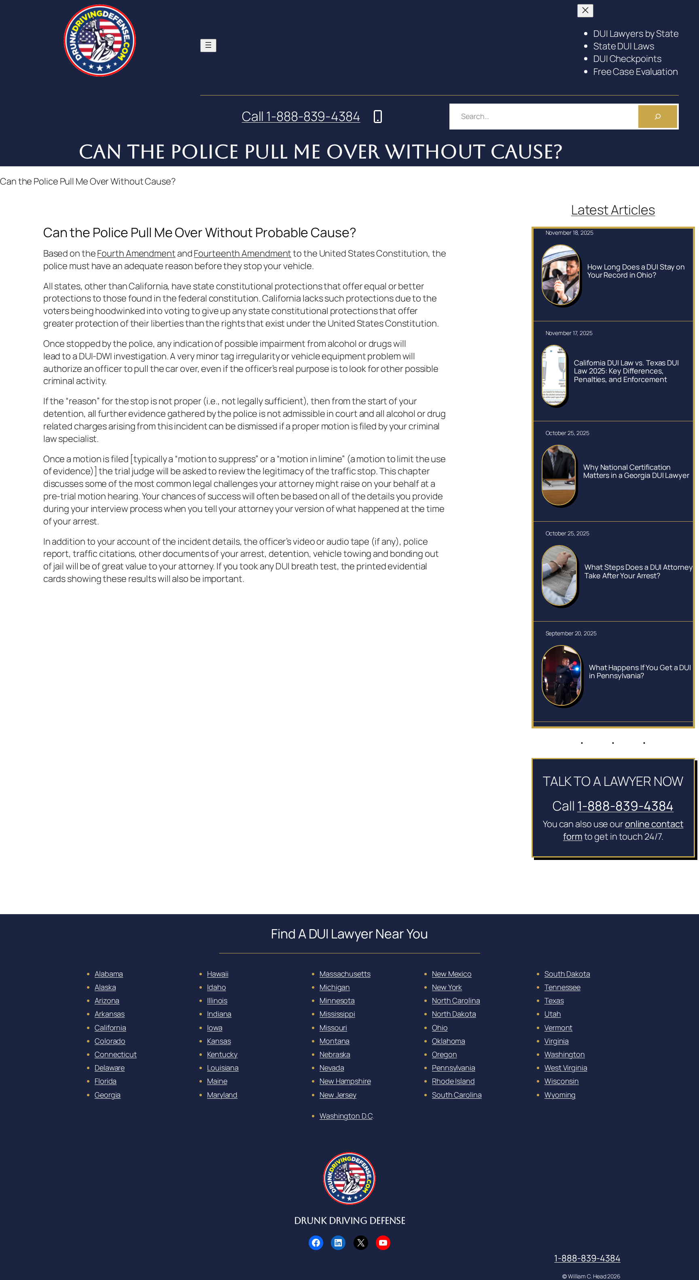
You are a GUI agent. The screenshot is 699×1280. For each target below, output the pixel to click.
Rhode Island (453, 1081)
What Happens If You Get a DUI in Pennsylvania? (640, 671)
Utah (552, 1014)
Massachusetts (345, 974)
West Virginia (565, 1067)
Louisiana (223, 1067)
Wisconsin (561, 1081)
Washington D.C (346, 1116)
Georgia (108, 1095)
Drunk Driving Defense (349, 1221)
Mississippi (337, 1014)
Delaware (110, 1067)
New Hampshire (345, 1081)
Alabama (109, 974)
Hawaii (217, 974)
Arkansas (110, 1014)
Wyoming (560, 1095)
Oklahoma (448, 1041)
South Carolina (457, 1095)
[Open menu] (208, 45)
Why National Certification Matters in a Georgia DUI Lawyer (636, 471)
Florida (105, 1081)
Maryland (222, 1095)
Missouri (333, 1027)
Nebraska (335, 1054)
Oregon (444, 1054)
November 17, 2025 (569, 333)
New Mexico (452, 974)
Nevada (332, 1067)
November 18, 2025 (569, 232)
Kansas (219, 1041)
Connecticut (116, 1054)
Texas (554, 1000)
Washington (564, 1054)
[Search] (657, 116)
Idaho (216, 987)
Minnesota (337, 1000)
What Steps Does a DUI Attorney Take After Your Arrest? (639, 571)
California (110, 1027)
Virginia (556, 1041)
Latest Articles (613, 210)
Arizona (107, 1000)
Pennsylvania (453, 1067)
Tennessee (562, 987)
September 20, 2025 (571, 633)
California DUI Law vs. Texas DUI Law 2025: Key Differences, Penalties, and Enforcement (626, 371)
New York (447, 987)
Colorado (110, 1041)
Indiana (219, 1014)
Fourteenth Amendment (242, 253)
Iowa (214, 1027)
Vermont (558, 1027)
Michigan (335, 987)
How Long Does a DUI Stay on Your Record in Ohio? (636, 271)
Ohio (440, 1027)
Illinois (217, 1000)
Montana (335, 1041)
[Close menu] (585, 10)
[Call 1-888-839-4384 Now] (378, 116)
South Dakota (567, 974)
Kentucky (222, 1054)
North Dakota (454, 1014)
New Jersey (338, 1095)
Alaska (105, 987)
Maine (217, 1081)
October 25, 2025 (567, 433)
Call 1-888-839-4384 (301, 116)
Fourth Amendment (136, 253)
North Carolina (456, 1000)
